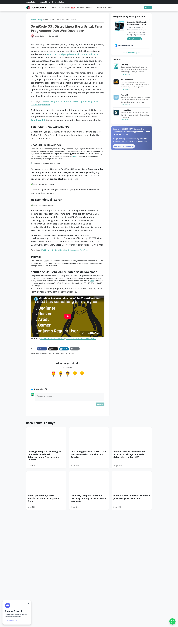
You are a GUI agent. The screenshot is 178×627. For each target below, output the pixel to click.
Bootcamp (68, 7)
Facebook (42, 349)
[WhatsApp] (172, 621)
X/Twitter (54, 349)
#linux (51, 353)
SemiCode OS (38, 120)
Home (33, 19)
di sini (92, 281)
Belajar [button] (55, 7)
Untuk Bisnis (45, 2)
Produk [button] (89, 7)
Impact (111, 7)
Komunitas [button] (100, 7)
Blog (40, 19)
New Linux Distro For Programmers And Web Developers (68, 338)
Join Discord (10, 621)
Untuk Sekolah (58, 2)
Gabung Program (133, 39)
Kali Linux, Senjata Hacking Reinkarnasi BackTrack (65, 250)
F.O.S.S (75, 156)
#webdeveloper (62, 353)
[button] (69, 397)
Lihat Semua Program (131, 52)
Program (80, 7)
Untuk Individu (31, 2)
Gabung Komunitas (125, 146)
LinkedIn (65, 349)
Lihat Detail (125, 74)
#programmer (41, 353)
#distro (72, 353)
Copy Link (75, 349)
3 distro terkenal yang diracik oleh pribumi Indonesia (72, 54)
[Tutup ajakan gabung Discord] (28, 603)
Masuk (147, 7)
